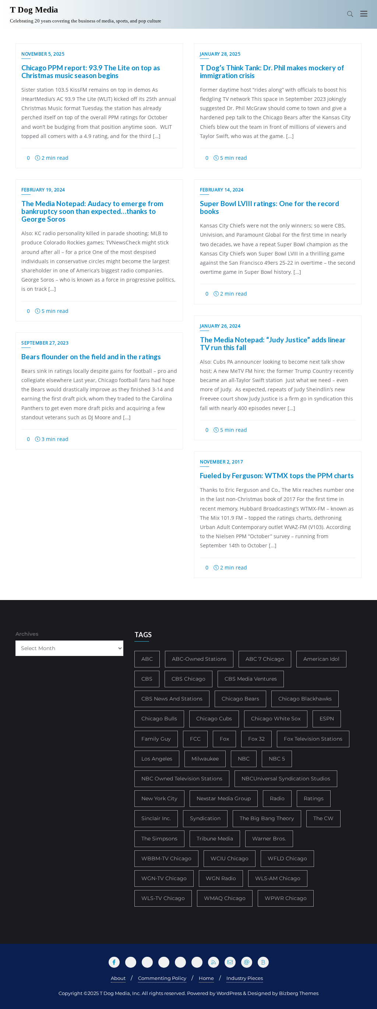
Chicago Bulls (159, 718)
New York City (159, 798)
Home (206, 978)
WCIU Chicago (230, 858)
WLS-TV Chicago (163, 898)
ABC (147, 659)
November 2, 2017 (221, 462)
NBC (244, 758)
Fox (224, 738)
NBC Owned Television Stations (181, 778)
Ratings (314, 798)
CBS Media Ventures (251, 678)
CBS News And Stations (171, 698)
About (118, 978)
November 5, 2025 (42, 54)
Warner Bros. (269, 838)
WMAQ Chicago (225, 898)
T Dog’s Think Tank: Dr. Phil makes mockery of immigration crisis (272, 71)
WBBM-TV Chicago (166, 858)
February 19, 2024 (43, 190)
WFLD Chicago (287, 858)
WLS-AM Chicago (277, 878)
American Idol (321, 659)
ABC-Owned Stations (199, 659)
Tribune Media (215, 838)
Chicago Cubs (214, 718)
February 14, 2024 (222, 190)
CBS (146, 678)
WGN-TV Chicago (164, 878)
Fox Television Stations (313, 738)
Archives (26, 634)
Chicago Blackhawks (305, 698)
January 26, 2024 (220, 326)
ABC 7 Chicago (265, 659)
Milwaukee (205, 758)
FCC (195, 738)
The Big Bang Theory (267, 818)
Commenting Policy (162, 978)
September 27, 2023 (44, 343)
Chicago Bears (240, 698)
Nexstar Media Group (224, 798)
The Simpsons (159, 838)
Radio (277, 798)
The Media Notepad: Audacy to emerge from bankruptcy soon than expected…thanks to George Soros (92, 211)
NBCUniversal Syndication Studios (286, 778)
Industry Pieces (244, 978)
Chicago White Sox (275, 718)
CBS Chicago (188, 678)
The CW (323, 818)
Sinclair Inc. (156, 818)
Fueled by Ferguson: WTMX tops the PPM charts (277, 475)
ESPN (327, 718)
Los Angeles (156, 758)
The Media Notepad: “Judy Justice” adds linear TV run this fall (273, 343)
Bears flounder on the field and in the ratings (91, 356)
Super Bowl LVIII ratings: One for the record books (269, 207)
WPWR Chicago (286, 898)
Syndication (205, 818)
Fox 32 (256, 738)
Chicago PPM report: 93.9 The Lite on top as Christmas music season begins (90, 71)
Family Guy (156, 738)
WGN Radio (221, 878)
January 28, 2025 (220, 54)
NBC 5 (277, 758)
